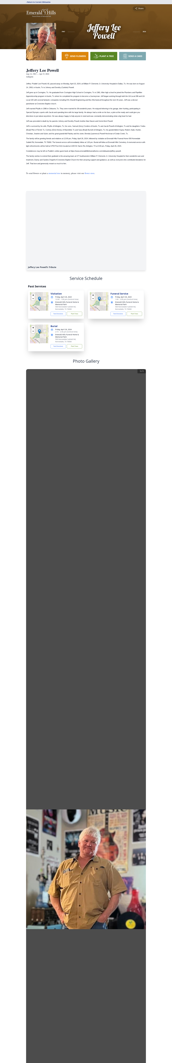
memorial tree (54, 173)
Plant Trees (74, 314)
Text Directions (58, 314)
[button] (39, 299)
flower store (89, 173)
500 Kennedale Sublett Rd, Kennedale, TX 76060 (65, 308)
